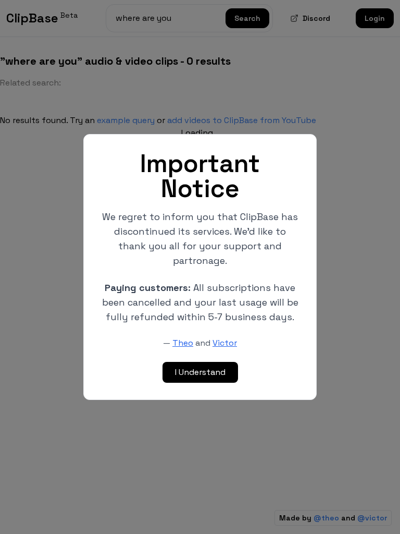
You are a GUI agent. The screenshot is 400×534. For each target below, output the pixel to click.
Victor (225, 342)
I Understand (200, 372)
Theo (182, 342)
